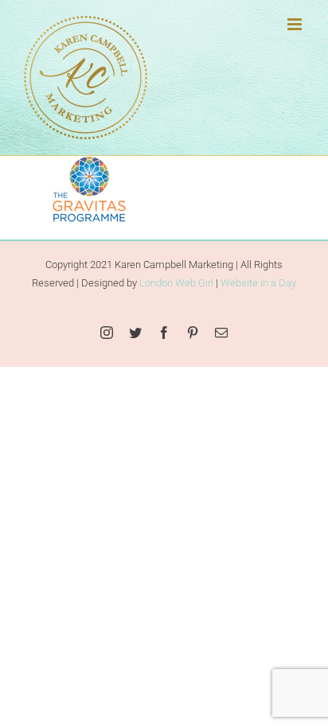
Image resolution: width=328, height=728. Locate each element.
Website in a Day (258, 283)
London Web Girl (176, 283)
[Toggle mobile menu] (295, 24)
